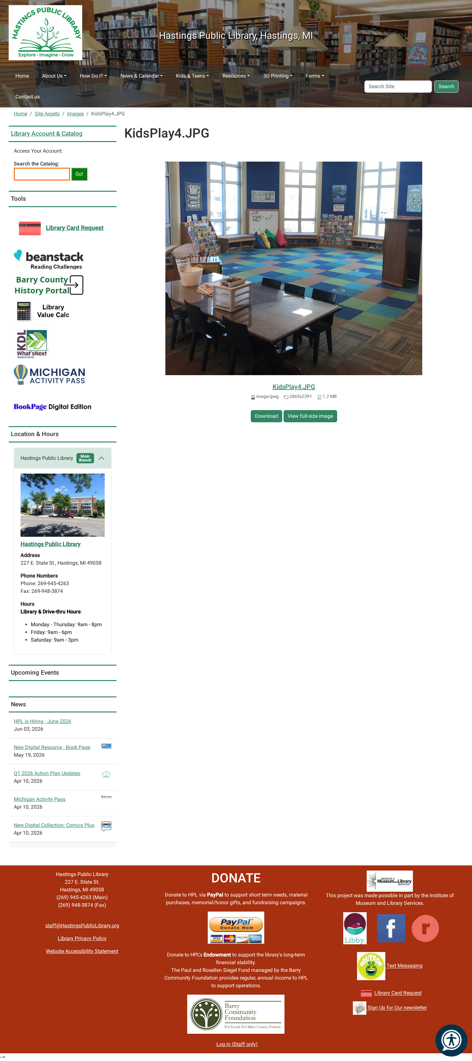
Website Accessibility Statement (82, 951)
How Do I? (91, 76)
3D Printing (276, 76)
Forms (313, 76)
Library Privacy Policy (82, 938)
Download (266, 416)
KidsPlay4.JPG (294, 387)
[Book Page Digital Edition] (53, 406)
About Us (52, 76)
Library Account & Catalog (47, 133)
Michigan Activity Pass (40, 799)
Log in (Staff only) (237, 1044)
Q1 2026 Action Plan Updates (47, 773)
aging (416, 966)
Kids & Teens (190, 76)
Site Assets (47, 114)
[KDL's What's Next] (32, 343)
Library (382, 993)
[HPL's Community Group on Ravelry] (425, 928)
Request (412, 993)
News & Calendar (139, 76)
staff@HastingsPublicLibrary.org (82, 925)
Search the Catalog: (36, 164)
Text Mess (397, 966)
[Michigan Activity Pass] (49, 374)
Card (396, 993)
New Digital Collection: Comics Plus (54, 825)
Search (446, 86)
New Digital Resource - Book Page (52, 747)
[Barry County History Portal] (49, 285)
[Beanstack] (48, 259)
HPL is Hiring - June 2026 (42, 721)
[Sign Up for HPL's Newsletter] (359, 1008)
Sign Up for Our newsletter (396, 1008)
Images (75, 114)
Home (22, 76)
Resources (234, 76)
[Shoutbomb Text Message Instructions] (371, 966)
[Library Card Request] (366, 993)
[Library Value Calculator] (44, 311)
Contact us (27, 97)
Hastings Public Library (56, 458)
